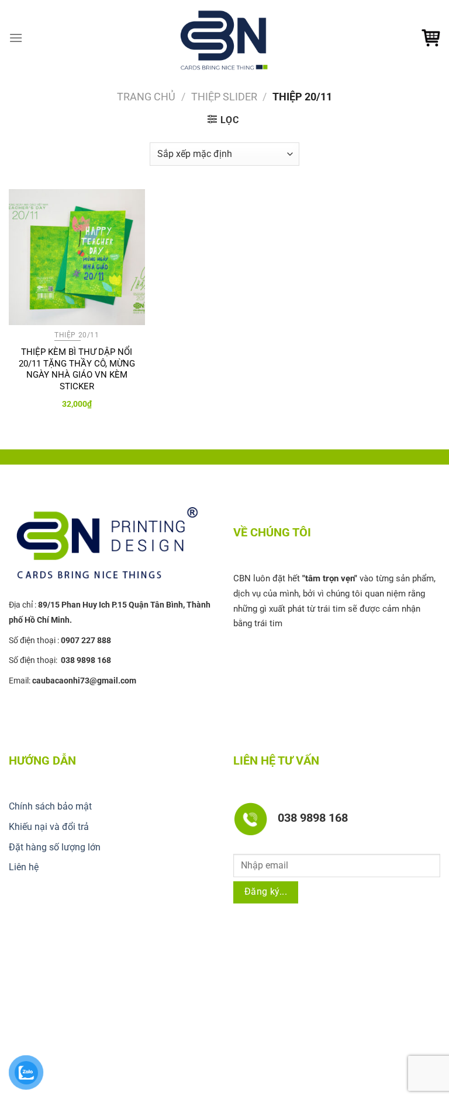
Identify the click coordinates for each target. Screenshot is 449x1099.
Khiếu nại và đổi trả (49, 826)
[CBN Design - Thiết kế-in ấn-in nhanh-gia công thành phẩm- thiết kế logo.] (224, 38)
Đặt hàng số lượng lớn (55, 847)
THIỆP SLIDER (224, 96)
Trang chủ (146, 96)
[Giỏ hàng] (431, 38)
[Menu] (16, 37)
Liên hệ (24, 867)
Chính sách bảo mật (50, 806)
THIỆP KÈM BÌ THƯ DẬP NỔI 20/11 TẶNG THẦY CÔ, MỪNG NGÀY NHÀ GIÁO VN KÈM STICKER (77, 369)
